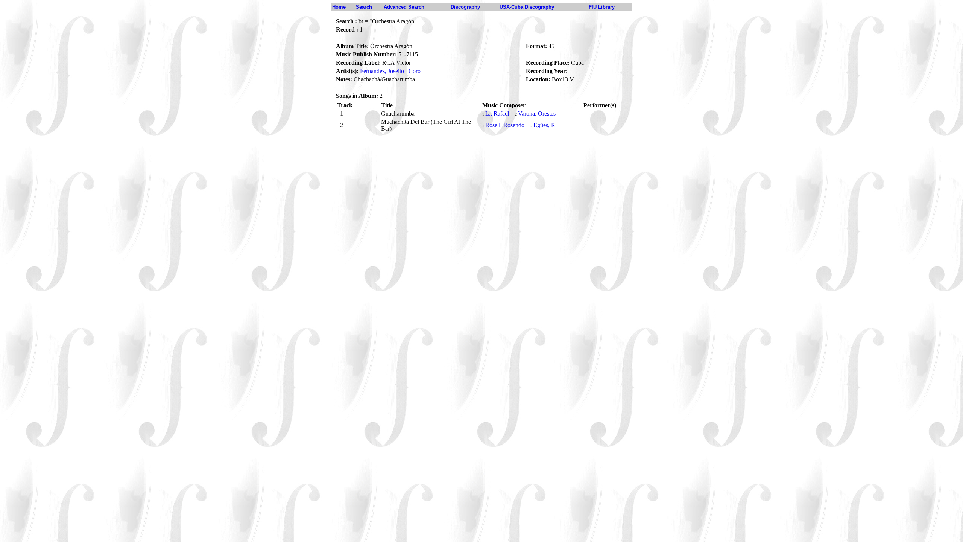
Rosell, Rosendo (504, 125)
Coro (415, 71)
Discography (465, 7)
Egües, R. (545, 125)
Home (339, 7)
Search (364, 7)
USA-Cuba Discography (527, 7)
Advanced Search (404, 7)
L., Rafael (497, 113)
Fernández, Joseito (382, 71)
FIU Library (602, 7)
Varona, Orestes (537, 113)
